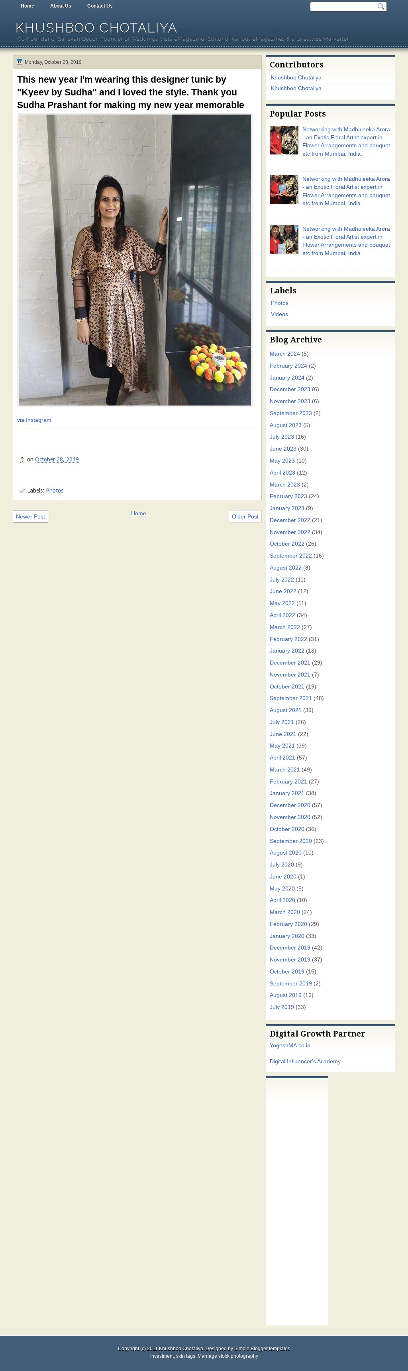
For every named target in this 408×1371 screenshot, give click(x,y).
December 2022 (290, 520)
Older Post (245, 516)
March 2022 (285, 627)
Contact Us (100, 6)
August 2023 (286, 425)
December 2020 (290, 805)
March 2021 (285, 770)
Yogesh (279, 1046)
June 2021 (283, 734)
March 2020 (285, 912)
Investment (162, 1356)
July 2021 (282, 722)
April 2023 (282, 473)
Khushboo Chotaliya (97, 27)
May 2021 (282, 746)
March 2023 (285, 485)
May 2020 (282, 889)
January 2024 (287, 378)
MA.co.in (299, 1046)
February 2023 (288, 496)
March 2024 (285, 354)
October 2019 (287, 972)
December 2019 (290, 948)
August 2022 (286, 568)
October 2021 (287, 687)
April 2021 (282, 758)
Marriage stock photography (228, 1356)
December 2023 (290, 389)
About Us (60, 6)
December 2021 (290, 663)
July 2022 (282, 580)
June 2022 (283, 591)
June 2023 (283, 449)
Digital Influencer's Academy (305, 1061)
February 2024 (288, 366)
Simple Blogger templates (262, 1348)
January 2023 (287, 508)
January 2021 (287, 793)
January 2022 (287, 651)
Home (27, 6)
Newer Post (30, 516)
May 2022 (282, 603)
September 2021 (291, 698)
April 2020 (282, 900)
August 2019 (286, 995)
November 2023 (290, 401)
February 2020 (288, 924)
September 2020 (291, 841)
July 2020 (282, 865)
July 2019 (282, 1007)
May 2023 (282, 461)
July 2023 (282, 437)
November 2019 (290, 960)
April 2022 (282, 615)
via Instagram (34, 420)
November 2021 (290, 675)
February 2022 (288, 639)
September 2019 (291, 984)
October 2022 (287, 544)
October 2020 (287, 829)
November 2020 (290, 817)
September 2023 (291, 413)
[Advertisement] (297, 1200)
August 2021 (286, 710)
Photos (54, 490)
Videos (279, 314)
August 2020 (286, 853)
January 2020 (287, 936)
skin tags (185, 1356)
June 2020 (283, 877)
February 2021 (288, 782)
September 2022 (291, 556)
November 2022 (290, 532)
